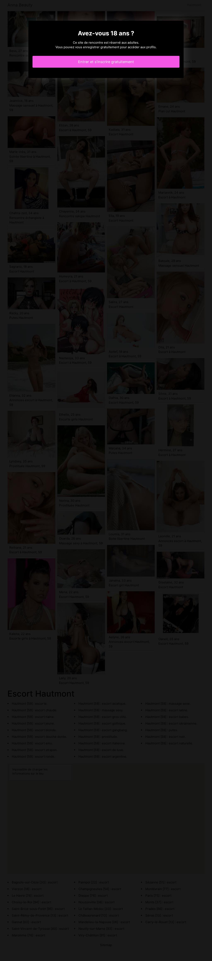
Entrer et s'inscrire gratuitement (106, 62)
